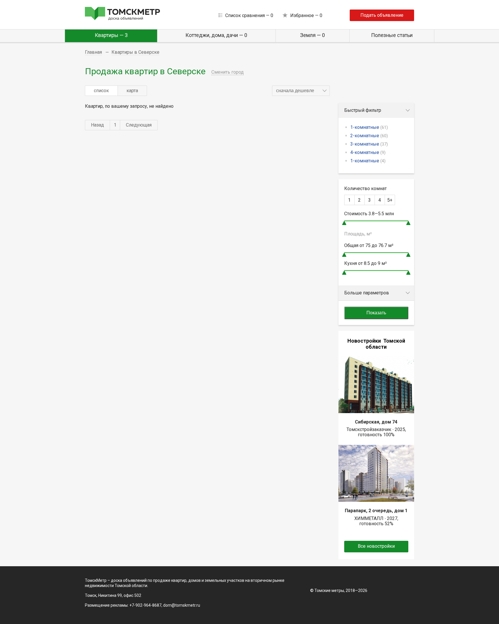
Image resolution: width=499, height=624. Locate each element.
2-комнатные (369, 135)
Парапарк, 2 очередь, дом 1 (376, 510)
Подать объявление (381, 15)
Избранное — (306, 15)
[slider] (344, 223)
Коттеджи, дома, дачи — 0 (216, 35)
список (101, 90)
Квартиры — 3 (111, 35)
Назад (97, 125)
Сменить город (227, 72)
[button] (301, 91)
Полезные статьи (392, 35)
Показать (376, 312)
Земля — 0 (312, 35)
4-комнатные (368, 152)
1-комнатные (369, 127)
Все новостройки (376, 546)
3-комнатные (369, 144)
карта (132, 90)
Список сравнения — (249, 15)
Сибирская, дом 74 (376, 422)
